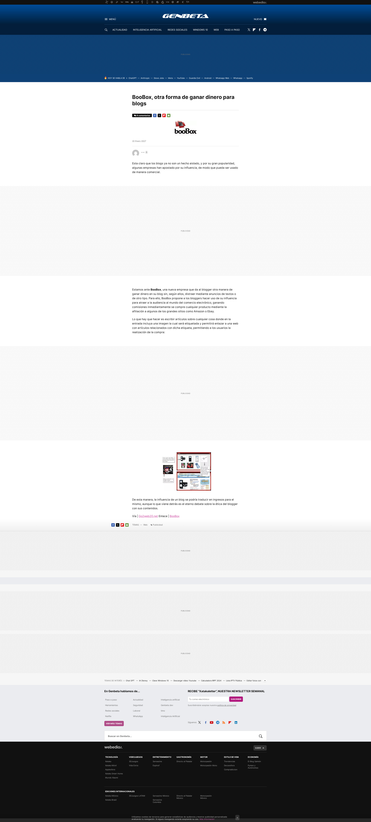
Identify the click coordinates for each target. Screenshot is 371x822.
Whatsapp (237, 78)
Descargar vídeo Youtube (185, 680)
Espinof (156, 765)
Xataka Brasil (111, 800)
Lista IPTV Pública (234, 680)
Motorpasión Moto (208, 765)
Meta (170, 78)
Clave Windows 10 (160, 680)
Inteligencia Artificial (170, 716)
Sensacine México (161, 796)
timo (163, 710)
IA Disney (143, 680)
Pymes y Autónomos (253, 766)
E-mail (168, 115)
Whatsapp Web (222, 78)
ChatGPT (133, 78)
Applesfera (110, 769)
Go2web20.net (148, 516)
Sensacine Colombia (157, 801)
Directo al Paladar (184, 761)
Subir (258, 748)
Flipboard (254, 29)
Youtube (211, 722)
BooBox (174, 516)
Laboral (136, 710)
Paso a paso (111, 699)
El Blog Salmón (254, 761)
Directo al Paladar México (184, 797)
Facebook (259, 29)
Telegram (265, 29)
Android (207, 78)
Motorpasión (206, 761)
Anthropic (145, 78)
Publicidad (158, 524)
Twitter (249, 29)
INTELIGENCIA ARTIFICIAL (147, 29)
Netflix (108, 716)
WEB (216, 29)
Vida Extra (133, 765)
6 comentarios (143, 115)
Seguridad (138, 705)
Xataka (108, 761)
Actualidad (138, 699)
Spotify (250, 78)
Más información (207, 819)
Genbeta (185, 16)
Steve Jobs (159, 78)
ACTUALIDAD (119, 29)
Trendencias (229, 761)
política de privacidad (226, 705)
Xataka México (111, 796)
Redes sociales (112, 710)
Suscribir (236, 699)
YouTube (181, 78)
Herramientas (111, 705)
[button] (144, 152)
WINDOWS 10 (200, 29)
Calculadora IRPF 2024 (211, 680)
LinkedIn (236, 722)
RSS (223, 722)
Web (145, 524)
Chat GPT (130, 680)
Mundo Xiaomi (111, 777)
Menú (112, 19)
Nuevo (258, 19)
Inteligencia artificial (170, 699)
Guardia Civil (194, 78)
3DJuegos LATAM (137, 796)
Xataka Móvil (111, 765)
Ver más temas (114, 723)
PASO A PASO (232, 29)
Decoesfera (229, 765)
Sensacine (157, 761)
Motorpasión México (206, 797)
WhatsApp (138, 716)
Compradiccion (230, 769)
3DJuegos (133, 761)
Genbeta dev (167, 705)
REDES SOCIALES (177, 29)
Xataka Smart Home (114, 773)
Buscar (260, 736)
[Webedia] (113, 747)
